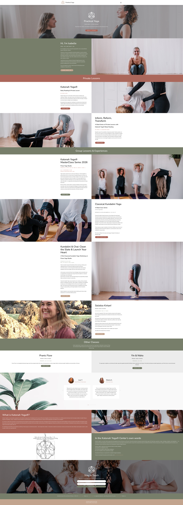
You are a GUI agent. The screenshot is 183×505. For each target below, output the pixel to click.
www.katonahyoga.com (119, 455)
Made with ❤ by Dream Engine (91, 502)
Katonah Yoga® (81, 496)
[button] (63, 390)
